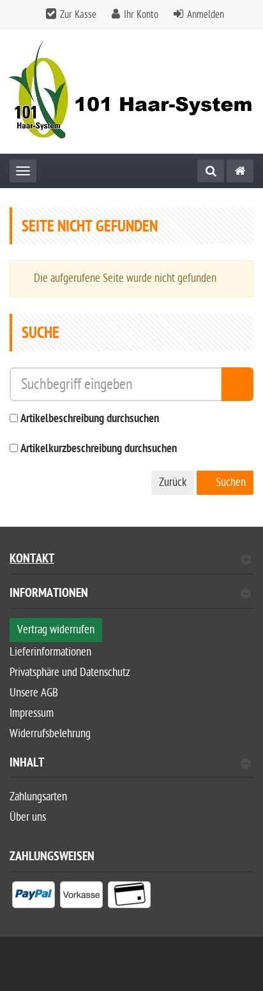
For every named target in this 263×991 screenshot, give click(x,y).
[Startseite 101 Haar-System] (131, 91)
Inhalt (27, 764)
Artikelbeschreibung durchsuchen (89, 419)
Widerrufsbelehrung (50, 733)
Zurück (172, 482)
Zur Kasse (78, 14)
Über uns (28, 817)
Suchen (229, 482)
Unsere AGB (34, 693)
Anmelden (205, 14)
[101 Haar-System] (240, 170)
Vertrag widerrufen (55, 629)
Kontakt (32, 560)
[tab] (131, 598)
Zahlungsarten (38, 797)
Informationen (49, 594)
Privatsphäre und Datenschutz (70, 672)
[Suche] (210, 170)
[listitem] (33, 897)
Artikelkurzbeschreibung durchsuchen (98, 449)
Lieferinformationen (50, 652)
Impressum (32, 713)
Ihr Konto (141, 14)
